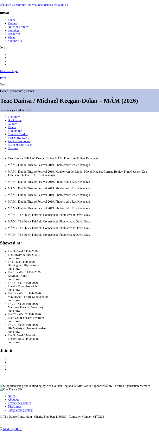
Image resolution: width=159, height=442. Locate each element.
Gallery (12, 123)
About (12, 37)
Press (3, 77)
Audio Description (19, 141)
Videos (12, 127)
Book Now (15, 120)
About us (13, 399)
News (11, 396)
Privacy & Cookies (19, 403)
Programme (15, 130)
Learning (13, 30)
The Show (14, 116)
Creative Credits (18, 134)
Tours (11, 19)
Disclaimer (14, 406)
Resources (14, 33)
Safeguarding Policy (20, 410)
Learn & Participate (20, 144)
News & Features (18, 26)
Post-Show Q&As (19, 137)
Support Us (15, 40)
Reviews (13, 148)
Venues (12, 23)
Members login (9, 71)
